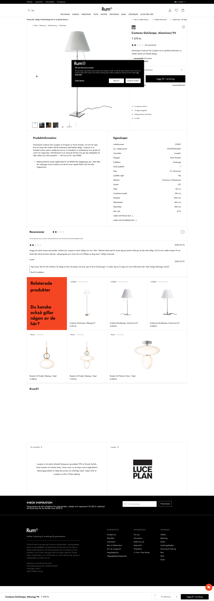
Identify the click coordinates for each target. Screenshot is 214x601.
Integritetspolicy (113, 552)
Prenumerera (165, 503)
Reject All (116, 81)
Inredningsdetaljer (167, 545)
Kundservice (111, 535)
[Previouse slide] (37, 76)
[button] (180, 2)
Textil (162, 556)
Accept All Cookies (133, 81)
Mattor (162, 542)
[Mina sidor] (170, 10)
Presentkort (138, 549)
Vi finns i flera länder (142, 552)
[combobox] (180, 2)
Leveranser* (111, 542)
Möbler (163, 535)
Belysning (164, 538)
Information (138, 538)
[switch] (107, 232)
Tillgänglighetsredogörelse (117, 556)
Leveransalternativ (178, 85)
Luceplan (177, 153)
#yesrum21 (138, 545)
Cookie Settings (79, 80)
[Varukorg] (183, 10)
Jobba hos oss (139, 542)
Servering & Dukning (168, 549)
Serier (162, 560)
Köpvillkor (110, 538)
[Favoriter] (176, 10)
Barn (162, 552)
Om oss (136, 535)
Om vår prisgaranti (114, 549)
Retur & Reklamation (114, 545)
